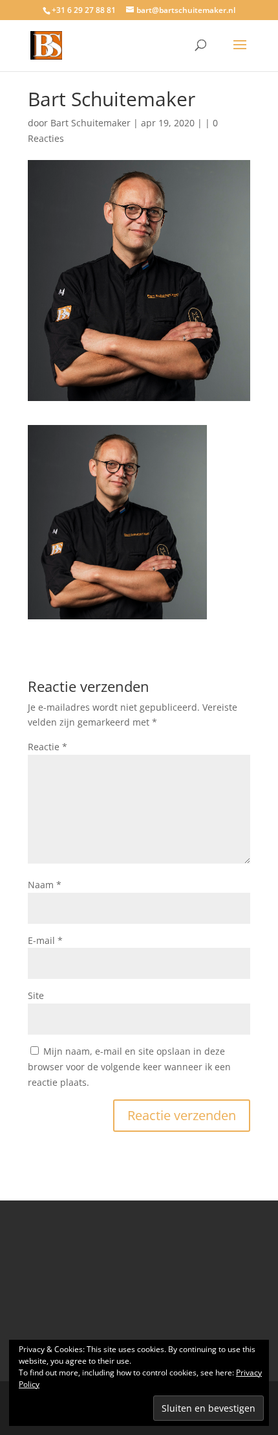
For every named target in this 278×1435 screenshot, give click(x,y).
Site (36, 995)
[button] (117, 522)
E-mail (45, 940)
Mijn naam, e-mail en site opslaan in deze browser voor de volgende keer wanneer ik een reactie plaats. (129, 1066)
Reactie (47, 746)
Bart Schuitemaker (90, 123)
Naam (44, 884)
